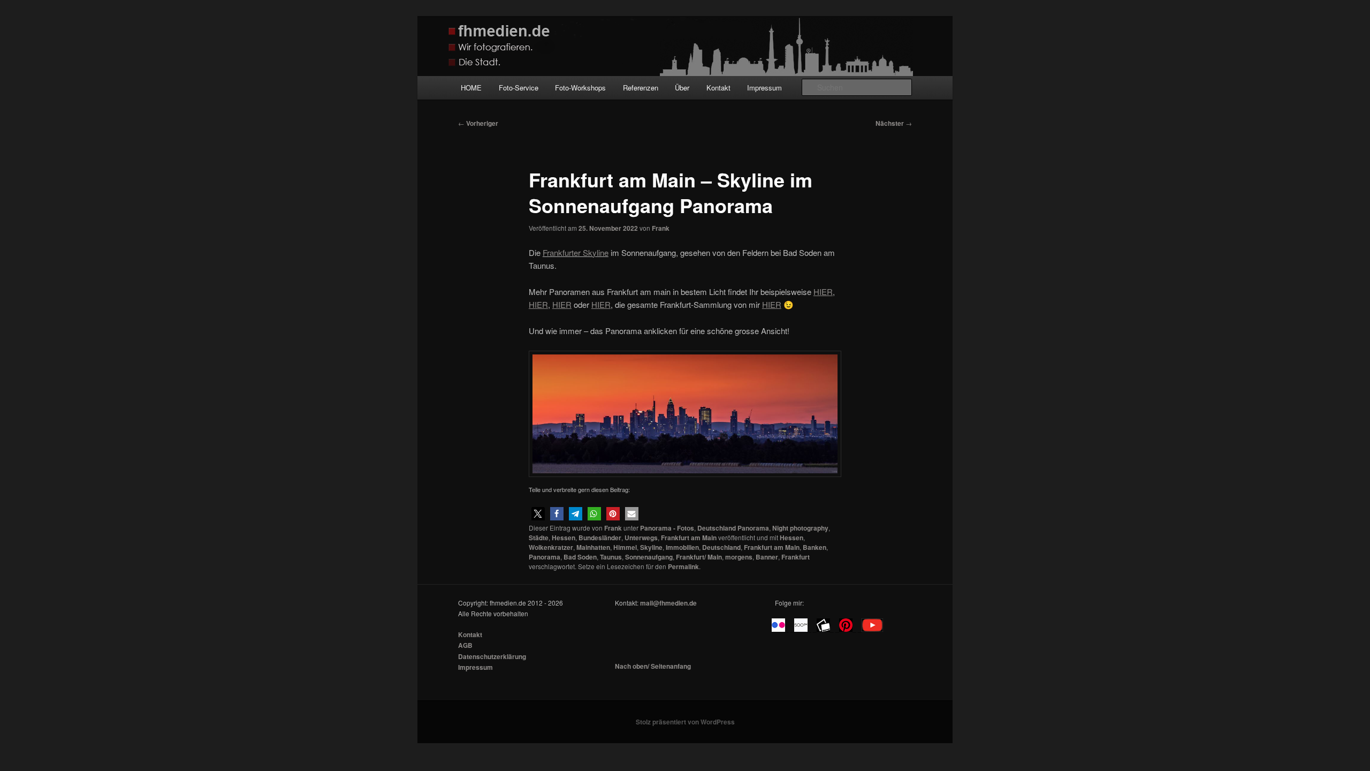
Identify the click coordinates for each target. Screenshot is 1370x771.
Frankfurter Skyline (575, 252)
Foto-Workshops (580, 87)
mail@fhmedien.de (668, 603)
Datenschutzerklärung (492, 656)
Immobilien (682, 547)
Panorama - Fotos (667, 528)
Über (682, 87)
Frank (660, 228)
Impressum (764, 87)
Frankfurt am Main (689, 537)
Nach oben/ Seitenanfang (653, 666)
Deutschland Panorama (733, 528)
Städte (539, 537)
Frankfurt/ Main (699, 557)
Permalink (683, 566)
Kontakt (718, 87)
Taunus (611, 557)
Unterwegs (641, 537)
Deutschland (721, 547)
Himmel (625, 547)
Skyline (651, 547)
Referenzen (640, 87)
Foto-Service (518, 87)
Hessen (563, 537)
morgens (738, 557)
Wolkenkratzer (551, 547)
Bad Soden (580, 557)
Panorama (544, 557)
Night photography (800, 528)
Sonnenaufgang (649, 557)
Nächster (894, 123)
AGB (465, 645)
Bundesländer (600, 537)
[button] (538, 513)
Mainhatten (593, 547)
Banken (814, 547)
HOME (471, 87)
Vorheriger (478, 123)
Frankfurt (795, 557)
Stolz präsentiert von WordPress (685, 722)
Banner (767, 557)
